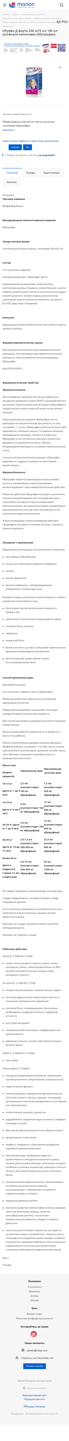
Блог (35, 1308)
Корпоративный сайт (35, 1395)
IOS (27, 147)
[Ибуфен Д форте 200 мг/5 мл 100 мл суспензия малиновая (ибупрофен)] (34, 81)
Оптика (34, 1300)
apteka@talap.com (37, 1350)
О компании (35, 1286)
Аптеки (34, 1295)
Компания (34, 1281)
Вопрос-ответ (34, 1313)
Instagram (33, 1334)
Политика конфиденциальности (34, 1318)
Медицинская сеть (34, 1399)
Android (15, 147)
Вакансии (34, 1291)
